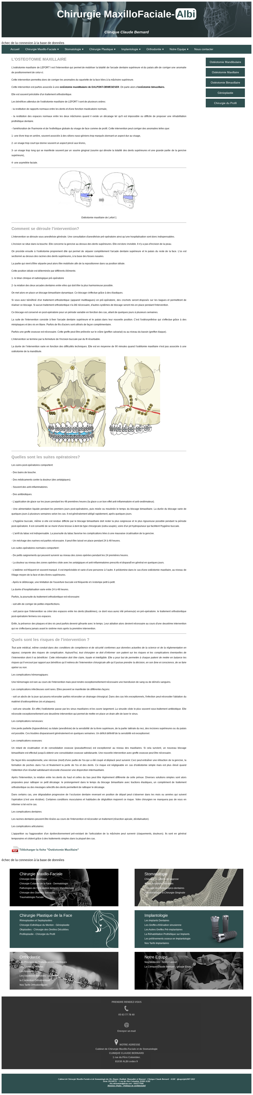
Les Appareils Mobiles (31, 966)
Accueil (14, 49)
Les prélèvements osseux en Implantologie (167, 938)
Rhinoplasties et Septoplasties (36, 920)
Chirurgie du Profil (225, 103)
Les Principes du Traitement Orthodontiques (43, 962)
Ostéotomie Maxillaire (225, 72)
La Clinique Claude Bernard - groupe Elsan (167, 966)
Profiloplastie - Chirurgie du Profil (37, 934)
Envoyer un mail (126, 1031)
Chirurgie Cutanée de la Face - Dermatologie (44, 883)
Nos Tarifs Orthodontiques (33, 984)
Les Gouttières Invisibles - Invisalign (39, 975)
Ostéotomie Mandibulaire (225, 62)
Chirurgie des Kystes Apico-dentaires (164, 888)
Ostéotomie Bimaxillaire (225, 82)
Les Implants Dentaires (156, 920)
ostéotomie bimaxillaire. (151, 87)
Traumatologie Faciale (32, 897)
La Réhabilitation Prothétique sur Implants (167, 934)
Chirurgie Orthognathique (33, 879)
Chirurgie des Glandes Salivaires (37, 892)
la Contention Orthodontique (35, 980)
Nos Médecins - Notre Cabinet (160, 962)
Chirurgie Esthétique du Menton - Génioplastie (44, 925)
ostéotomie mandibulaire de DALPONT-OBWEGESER (89, 87)
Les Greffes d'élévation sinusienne (162, 925)
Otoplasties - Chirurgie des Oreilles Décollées (44, 929)
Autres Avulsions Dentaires (158, 883)
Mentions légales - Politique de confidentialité (127, 1086)
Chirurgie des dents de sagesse (161, 879)
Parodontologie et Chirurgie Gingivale (164, 892)
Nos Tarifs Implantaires (156, 943)
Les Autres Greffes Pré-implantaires (163, 929)
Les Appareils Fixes (30, 971)
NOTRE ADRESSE (130, 1044)
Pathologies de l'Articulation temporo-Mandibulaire (47, 888)
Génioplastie (225, 92)
